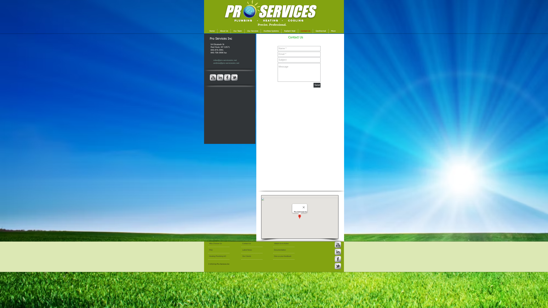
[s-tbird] (234, 77)
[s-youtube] (213, 77)
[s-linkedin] (220, 77)
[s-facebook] (227, 77)
